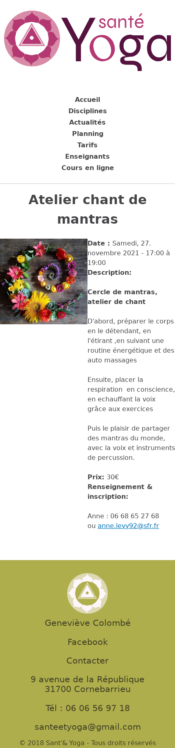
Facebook (88, 642)
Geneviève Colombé (88, 623)
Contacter (87, 661)
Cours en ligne (87, 168)
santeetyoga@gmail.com (88, 727)
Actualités (87, 122)
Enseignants (87, 156)
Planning (87, 134)
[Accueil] (87, 42)
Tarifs (87, 145)
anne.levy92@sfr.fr (128, 526)
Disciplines (87, 111)
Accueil (87, 99)
